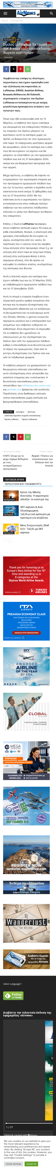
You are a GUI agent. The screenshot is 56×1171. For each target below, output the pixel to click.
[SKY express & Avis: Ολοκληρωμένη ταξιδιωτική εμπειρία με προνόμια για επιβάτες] (11, 510)
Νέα (18, 40)
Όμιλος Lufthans (12, 419)
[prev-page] (5, 540)
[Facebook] (6, 69)
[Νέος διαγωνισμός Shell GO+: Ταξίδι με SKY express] (11, 529)
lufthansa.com (30, 385)
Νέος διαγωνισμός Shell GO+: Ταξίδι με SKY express (34, 529)
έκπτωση (31, 412)
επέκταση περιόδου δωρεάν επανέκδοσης (23, 415)
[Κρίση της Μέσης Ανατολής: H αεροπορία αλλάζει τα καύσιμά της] (11, 495)
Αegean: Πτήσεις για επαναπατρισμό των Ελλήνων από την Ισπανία (42, 460)
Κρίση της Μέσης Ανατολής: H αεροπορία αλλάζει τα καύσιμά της (34, 496)
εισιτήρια (20, 412)
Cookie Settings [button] (13, 1164)
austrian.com (14, 389)
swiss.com (44, 385)
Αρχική (5, 20)
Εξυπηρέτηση (17, 20)
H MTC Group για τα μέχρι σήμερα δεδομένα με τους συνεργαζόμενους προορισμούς (15, 462)
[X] (13, 69)
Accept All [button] (31, 1164)
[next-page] (10, 540)
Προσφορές (9, 515)
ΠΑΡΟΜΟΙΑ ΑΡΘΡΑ (14, 480)
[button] (5, 13)
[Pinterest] (20, 69)
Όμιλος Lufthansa (29, 419)
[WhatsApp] (28, 69)
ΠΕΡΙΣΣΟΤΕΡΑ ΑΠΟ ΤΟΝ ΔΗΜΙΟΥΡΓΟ (23, 484)
